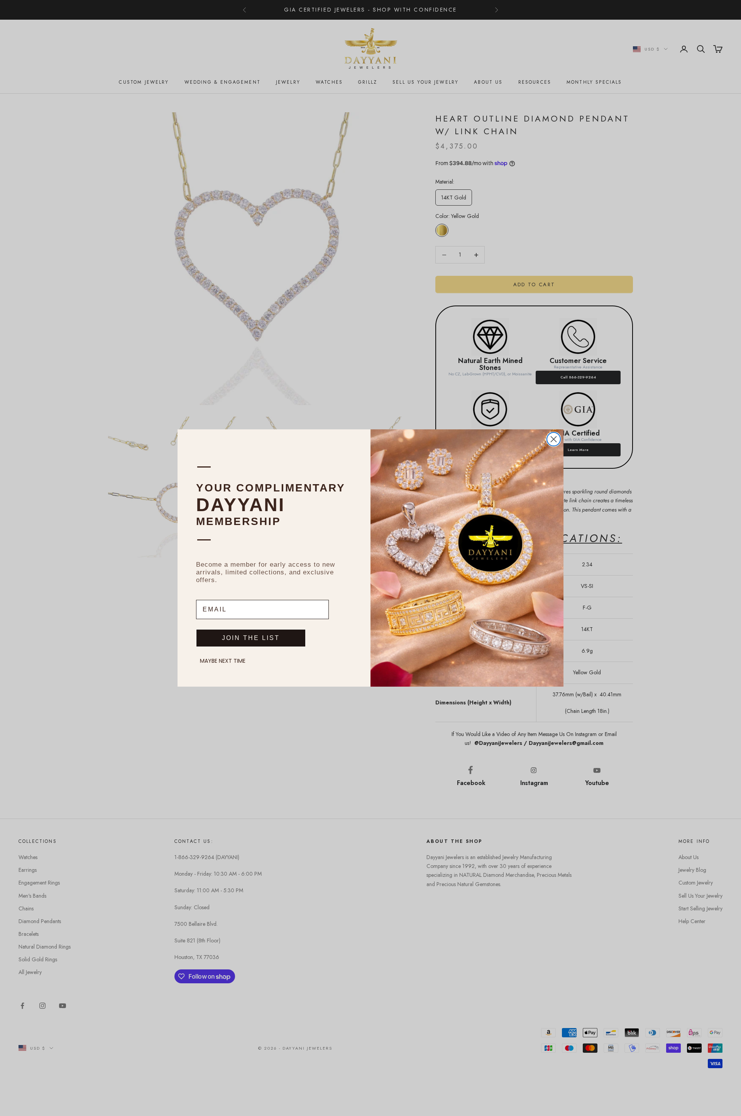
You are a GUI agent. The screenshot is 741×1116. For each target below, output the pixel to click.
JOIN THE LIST (251, 638)
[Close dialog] (553, 439)
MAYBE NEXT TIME (222, 661)
